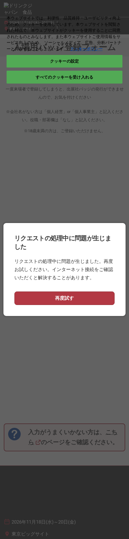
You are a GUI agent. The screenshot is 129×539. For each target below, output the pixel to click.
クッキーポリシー (86, 48)
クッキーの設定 (64, 61)
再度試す (64, 298)
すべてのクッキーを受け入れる (64, 77)
